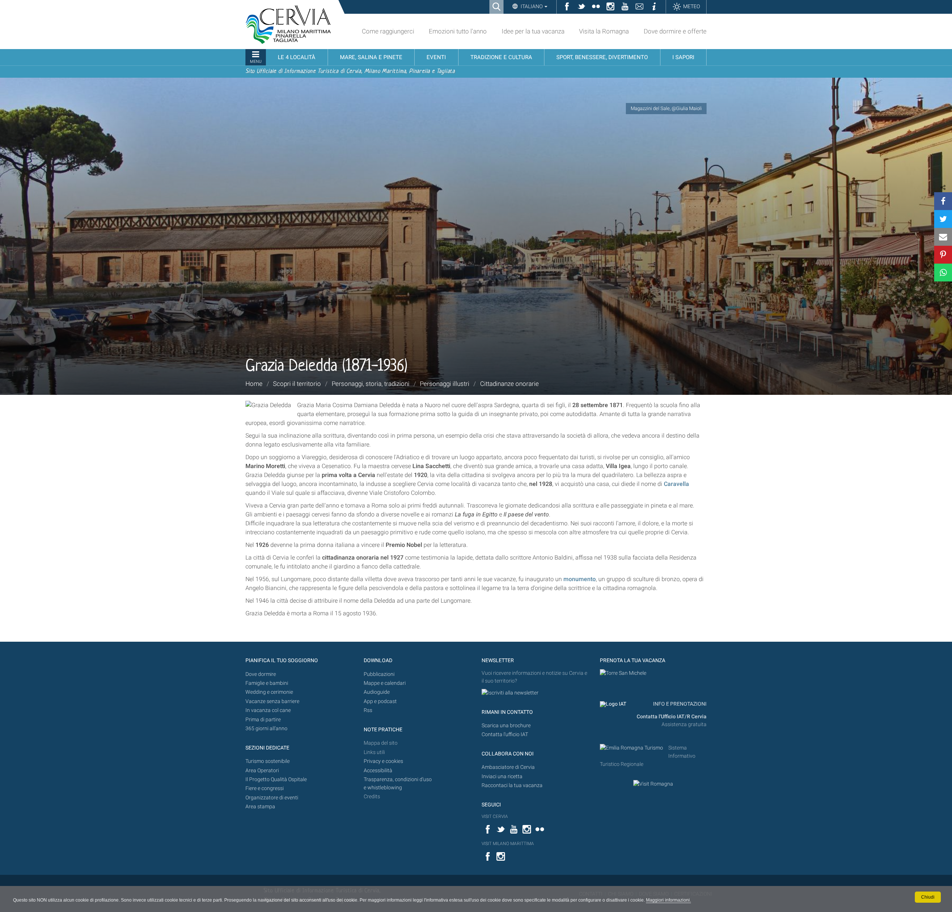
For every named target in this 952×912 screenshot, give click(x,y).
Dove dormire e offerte (675, 31)
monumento (579, 579)
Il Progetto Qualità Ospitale (276, 779)
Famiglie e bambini (266, 683)
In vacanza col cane (268, 710)
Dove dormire (260, 674)
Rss (368, 710)
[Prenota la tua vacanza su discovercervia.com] (623, 673)
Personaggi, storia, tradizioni (370, 383)
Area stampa (260, 806)
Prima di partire (263, 719)
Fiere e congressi (264, 788)
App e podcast (380, 701)
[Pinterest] (943, 255)
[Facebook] (943, 201)
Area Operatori (262, 770)
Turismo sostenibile (267, 761)
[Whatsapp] (943, 272)
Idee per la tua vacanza (533, 31)
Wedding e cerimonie (269, 692)
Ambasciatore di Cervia (508, 767)
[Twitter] (943, 219)
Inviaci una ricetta (502, 776)
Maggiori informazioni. (668, 900)
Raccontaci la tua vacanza (512, 785)
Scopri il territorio (297, 383)
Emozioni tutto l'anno (458, 31)
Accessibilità (378, 770)
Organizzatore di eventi (271, 798)
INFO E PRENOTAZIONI (679, 704)
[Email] (943, 237)
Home (254, 383)
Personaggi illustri (444, 383)
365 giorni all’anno (266, 728)
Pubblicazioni (379, 674)
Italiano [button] (532, 6)
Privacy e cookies (383, 761)
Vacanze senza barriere (272, 701)
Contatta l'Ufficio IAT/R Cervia (672, 716)
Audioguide (377, 692)
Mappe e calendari (385, 683)
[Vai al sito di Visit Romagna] (653, 784)
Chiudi (928, 897)
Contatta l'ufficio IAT (505, 734)
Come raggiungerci (388, 31)
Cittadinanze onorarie (509, 383)
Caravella (676, 483)
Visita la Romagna (604, 31)
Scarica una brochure (506, 725)
